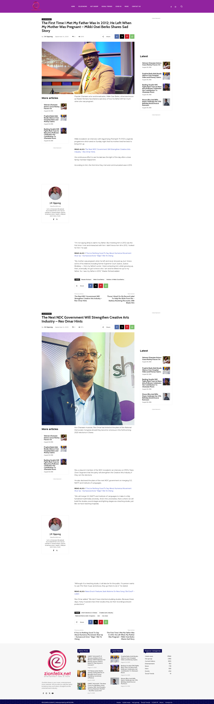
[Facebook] (171, 6)
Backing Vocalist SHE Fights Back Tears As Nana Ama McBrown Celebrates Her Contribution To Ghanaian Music (51, 133)
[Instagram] (175, 6)
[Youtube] (52, 693)
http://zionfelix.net (55, 206)
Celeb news (47, 19)
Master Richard (86, 279)
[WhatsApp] (132, 36)
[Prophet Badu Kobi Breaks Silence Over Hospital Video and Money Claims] (64, 118)
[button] (181, 6)
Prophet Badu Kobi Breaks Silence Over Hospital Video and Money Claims (51, 119)
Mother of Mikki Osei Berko (115, 279)
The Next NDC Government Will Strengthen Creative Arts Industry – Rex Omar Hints (88, 298)
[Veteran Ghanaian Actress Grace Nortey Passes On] (64, 106)
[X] (122, 36)
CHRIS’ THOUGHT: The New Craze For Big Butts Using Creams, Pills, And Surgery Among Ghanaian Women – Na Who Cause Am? (97, 687)
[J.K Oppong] (55, 193)
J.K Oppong (48, 36)
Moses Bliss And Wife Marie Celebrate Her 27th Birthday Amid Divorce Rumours (151, 102)
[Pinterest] (127, 36)
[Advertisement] (57, 163)
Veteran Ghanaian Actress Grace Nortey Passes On (52, 106)
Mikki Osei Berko (98, 279)
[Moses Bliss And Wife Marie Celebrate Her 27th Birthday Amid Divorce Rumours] (166, 102)
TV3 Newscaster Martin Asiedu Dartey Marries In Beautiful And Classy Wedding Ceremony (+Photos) (96, 674)
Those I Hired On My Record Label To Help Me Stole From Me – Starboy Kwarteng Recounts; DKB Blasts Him (120, 299)
